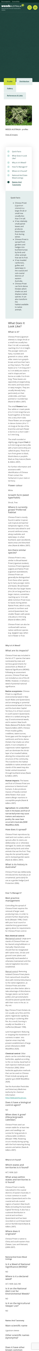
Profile (9, 82)
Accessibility (15, 1)
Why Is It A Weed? (19, 162)
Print (12, 36)
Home (11, 32)
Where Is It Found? (19, 171)
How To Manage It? (19, 166)
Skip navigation (5, 1)
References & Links (15, 96)
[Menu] (35, 7)
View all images (11, 134)
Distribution (24, 82)
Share (5, 36)
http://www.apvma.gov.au (16, 1097)
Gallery (10, 89)
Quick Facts (16, 151)
